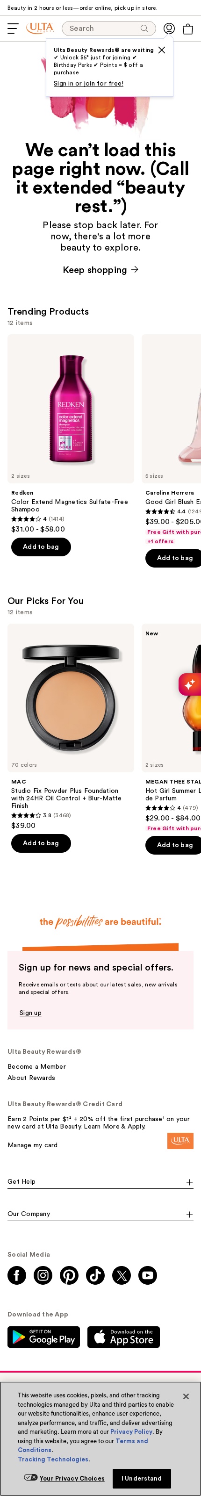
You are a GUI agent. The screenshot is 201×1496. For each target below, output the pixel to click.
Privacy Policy (131, 1432)
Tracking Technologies (53, 1459)
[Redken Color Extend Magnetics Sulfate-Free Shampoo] (70, 434)
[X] (161, 50)
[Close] (186, 1396)
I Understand (142, 1478)
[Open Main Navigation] (13, 28)
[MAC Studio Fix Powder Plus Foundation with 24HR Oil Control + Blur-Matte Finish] (70, 727)
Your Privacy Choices (72, 1478)
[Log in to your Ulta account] (169, 28)
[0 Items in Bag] (188, 29)
